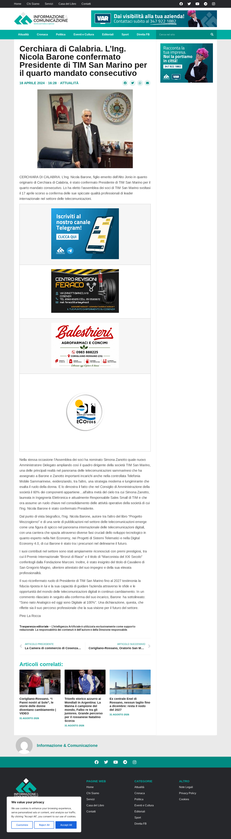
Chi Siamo (33, 3)
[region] (44, 814)
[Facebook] (181, 4)
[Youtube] (197, 4)
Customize (22, 824)
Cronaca (42, 34)
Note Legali (186, 787)
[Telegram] (205, 4)
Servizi (49, 3)
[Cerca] (212, 34)
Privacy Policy (187, 793)
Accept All (66, 824)
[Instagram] (213, 4)
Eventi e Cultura (84, 34)
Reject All (44, 824)
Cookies (184, 799)
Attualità (23, 34)
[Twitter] (189, 4)
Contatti (86, 3)
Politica (60, 34)
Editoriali (107, 34)
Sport (125, 34)
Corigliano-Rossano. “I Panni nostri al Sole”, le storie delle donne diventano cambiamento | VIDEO (37, 706)
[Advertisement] (185, 137)
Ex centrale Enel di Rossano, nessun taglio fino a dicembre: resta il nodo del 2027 (130, 704)
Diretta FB (143, 34)
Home (17, 3)
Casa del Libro (67, 3)
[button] (125, 83)
